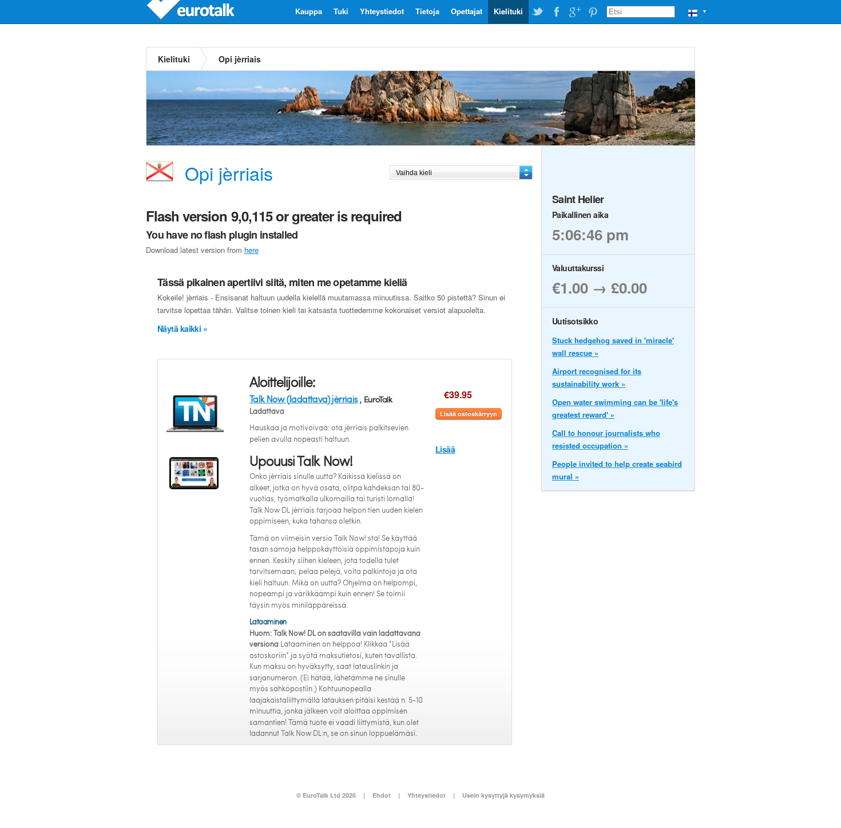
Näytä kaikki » (182, 328)
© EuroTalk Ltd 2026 (326, 795)
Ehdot (381, 795)
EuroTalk (191, 11)
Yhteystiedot (382, 11)
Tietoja (427, 11)
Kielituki (508, 11)
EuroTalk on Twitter (538, 12)
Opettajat (466, 11)
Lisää (445, 449)
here (251, 249)
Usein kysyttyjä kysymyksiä (503, 795)
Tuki (341, 11)
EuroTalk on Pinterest (593, 12)
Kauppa (308, 11)
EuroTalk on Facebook (556, 12)
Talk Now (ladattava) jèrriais (303, 399)
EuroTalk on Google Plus (574, 12)
